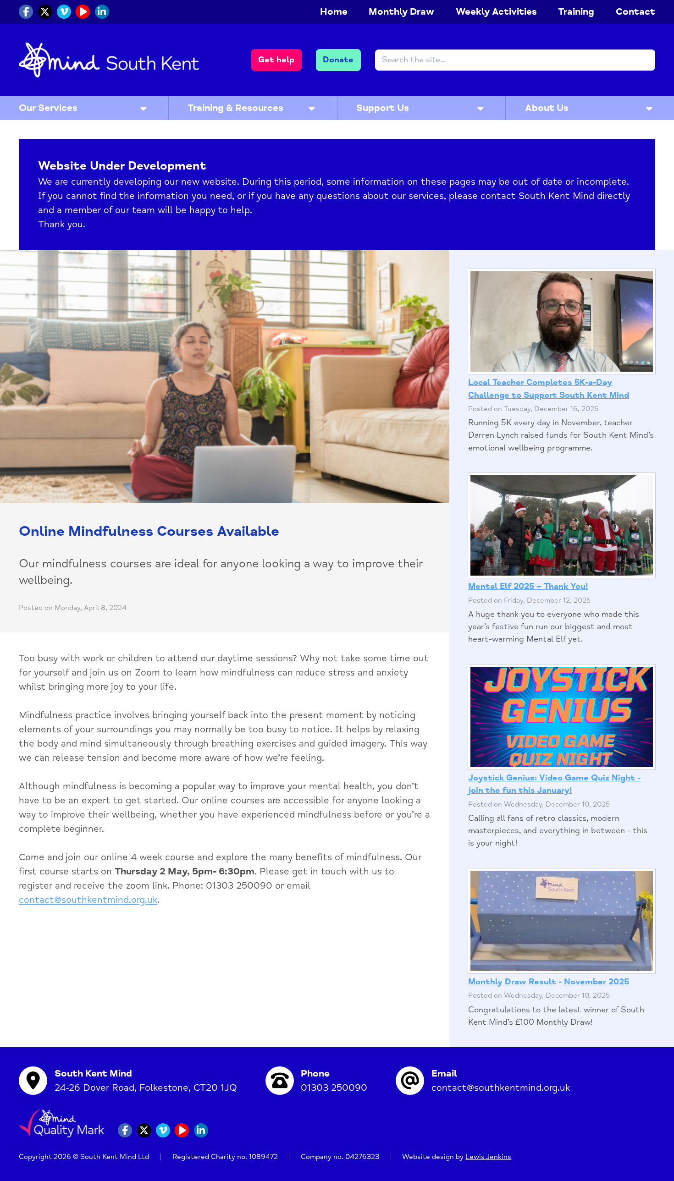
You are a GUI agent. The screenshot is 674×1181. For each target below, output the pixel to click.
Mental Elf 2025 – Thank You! (528, 586)
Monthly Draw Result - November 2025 (548, 982)
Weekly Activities (496, 11)
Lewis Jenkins (488, 1157)
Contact (635, 11)
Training (576, 11)
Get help (276, 60)
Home (334, 11)
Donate (338, 60)
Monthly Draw (401, 11)
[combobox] (515, 60)
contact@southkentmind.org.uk (88, 900)
